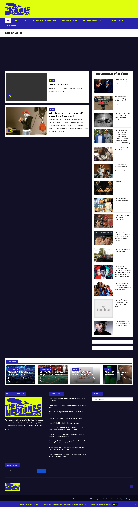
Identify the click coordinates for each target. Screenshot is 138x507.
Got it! (115, 504)
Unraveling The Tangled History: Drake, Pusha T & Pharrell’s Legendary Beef (122, 101)
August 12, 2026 (48, 378)
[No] (136, 504)
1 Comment (78, 120)
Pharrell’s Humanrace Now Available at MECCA (116, 374)
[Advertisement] (69, 51)
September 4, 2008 (57, 120)
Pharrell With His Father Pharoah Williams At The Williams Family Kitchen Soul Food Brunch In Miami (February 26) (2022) (122, 137)
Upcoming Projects (91, 21)
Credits (7, 430)
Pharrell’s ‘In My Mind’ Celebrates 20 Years (64, 423)
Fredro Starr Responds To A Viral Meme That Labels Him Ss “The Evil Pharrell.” (122, 236)
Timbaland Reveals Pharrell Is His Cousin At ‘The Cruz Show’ (122, 82)
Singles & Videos (70, 21)
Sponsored (13, 369)
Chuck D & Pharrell (58, 84)
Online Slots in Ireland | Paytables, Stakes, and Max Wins (53, 374)
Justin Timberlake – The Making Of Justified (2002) (122, 218)
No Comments (78, 88)
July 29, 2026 (111, 378)
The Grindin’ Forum (114, 21)
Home (15, 21)
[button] (132, 23)
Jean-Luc (28, 378)
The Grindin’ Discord (109, 499)
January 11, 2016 (56, 88)
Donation (11, 26)
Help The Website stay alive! (93, 499)
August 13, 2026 (16, 378)
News (25, 21)
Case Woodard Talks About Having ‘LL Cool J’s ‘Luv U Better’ (123, 324)
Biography (118, 182)
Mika (67, 88)
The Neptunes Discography (45, 21)
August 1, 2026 (79, 378)
